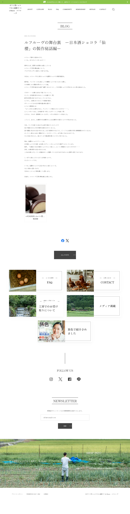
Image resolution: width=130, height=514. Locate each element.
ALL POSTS (65, 255)
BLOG (50, 9)
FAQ (57, 9)
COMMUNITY (67, 9)
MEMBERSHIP (81, 9)
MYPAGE (92, 9)
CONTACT (102, 9)
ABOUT (29, 9)
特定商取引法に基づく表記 (33, 494)
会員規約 (46, 494)
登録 (65, 426)
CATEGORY (40, 9)
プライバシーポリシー (17, 494)
